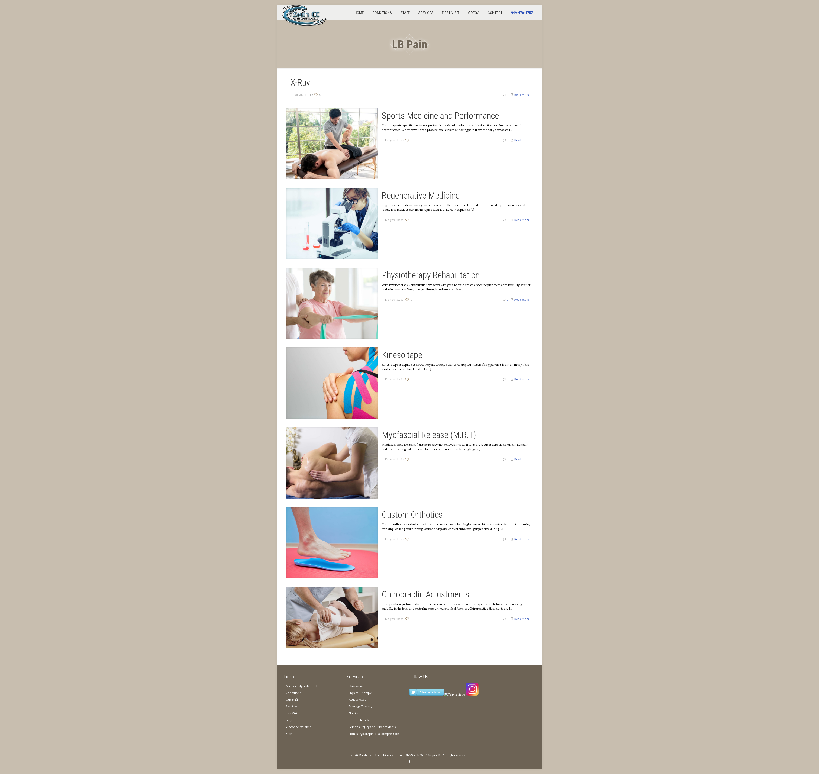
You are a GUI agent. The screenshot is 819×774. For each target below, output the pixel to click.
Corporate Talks (359, 720)
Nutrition (355, 713)
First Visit (292, 713)
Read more (522, 95)
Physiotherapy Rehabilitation (431, 275)
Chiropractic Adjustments (425, 594)
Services (291, 706)
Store (289, 734)
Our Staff (292, 700)
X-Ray (300, 82)
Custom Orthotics (412, 514)
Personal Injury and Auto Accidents (372, 727)
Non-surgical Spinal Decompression (374, 734)
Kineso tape (402, 355)
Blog (289, 720)
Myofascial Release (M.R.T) (429, 435)
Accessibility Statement (301, 686)
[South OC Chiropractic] (305, 15)
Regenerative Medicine (421, 195)
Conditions (293, 693)
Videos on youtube (298, 727)
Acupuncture (357, 700)
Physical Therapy (360, 693)
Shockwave (356, 686)
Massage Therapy (360, 706)
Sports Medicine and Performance (440, 115)
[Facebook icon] (409, 762)
